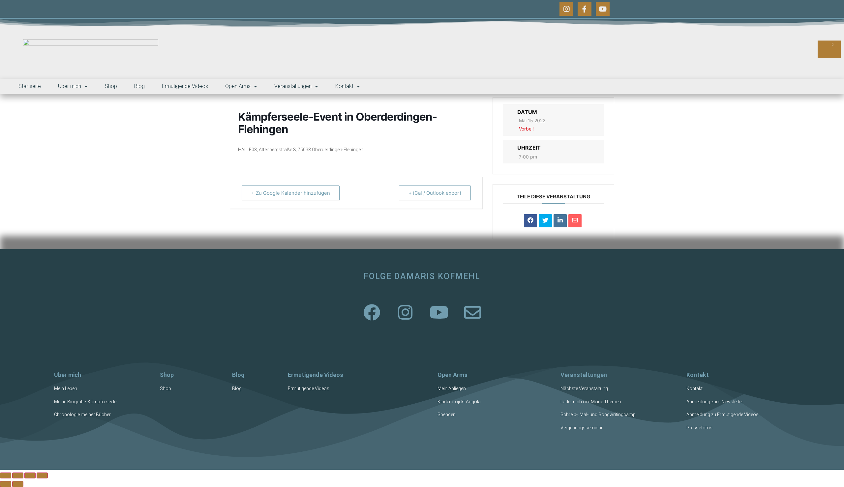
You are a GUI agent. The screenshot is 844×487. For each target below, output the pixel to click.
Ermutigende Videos (185, 86)
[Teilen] (30, 475)
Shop (111, 86)
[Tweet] (545, 220)
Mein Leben (65, 388)
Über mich (69, 86)
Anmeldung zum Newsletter (714, 401)
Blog (139, 86)
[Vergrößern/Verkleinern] (5, 475)
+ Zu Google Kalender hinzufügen (290, 193)
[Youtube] (603, 9)
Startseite (29, 86)
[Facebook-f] (584, 9)
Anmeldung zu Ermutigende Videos (722, 414)
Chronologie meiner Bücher (82, 414)
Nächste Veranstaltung (584, 388)
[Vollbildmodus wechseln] (17, 475)
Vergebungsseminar (581, 427)
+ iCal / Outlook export (434, 193)
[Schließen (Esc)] (42, 475)
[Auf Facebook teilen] (530, 220)
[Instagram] (566, 9)
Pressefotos (699, 427)
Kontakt (344, 86)
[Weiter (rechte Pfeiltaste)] (17, 484)
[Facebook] (371, 312)
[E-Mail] (575, 220)
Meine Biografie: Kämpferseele (85, 401)
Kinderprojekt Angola (459, 401)
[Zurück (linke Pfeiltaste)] (5, 484)
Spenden (446, 414)
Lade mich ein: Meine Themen (590, 401)
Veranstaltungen (293, 86)
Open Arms (238, 86)
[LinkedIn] (560, 220)
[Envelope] (472, 312)
